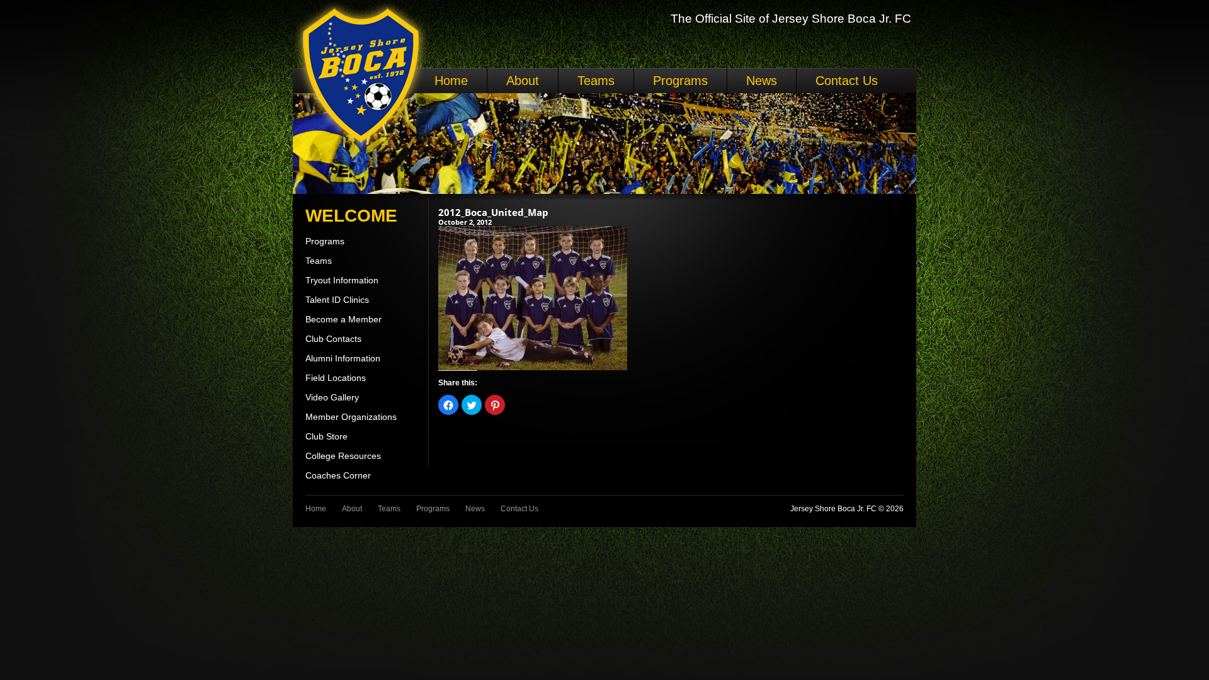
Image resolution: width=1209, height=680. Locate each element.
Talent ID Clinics (337, 300)
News (761, 81)
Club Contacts (333, 339)
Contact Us (846, 81)
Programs (680, 81)
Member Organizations (351, 417)
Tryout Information (341, 280)
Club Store (326, 436)
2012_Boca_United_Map (493, 212)
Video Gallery (332, 397)
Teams (596, 81)
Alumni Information (342, 358)
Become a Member (343, 319)
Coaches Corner (338, 475)
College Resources (343, 456)
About (522, 81)
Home (451, 81)
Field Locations (335, 378)
